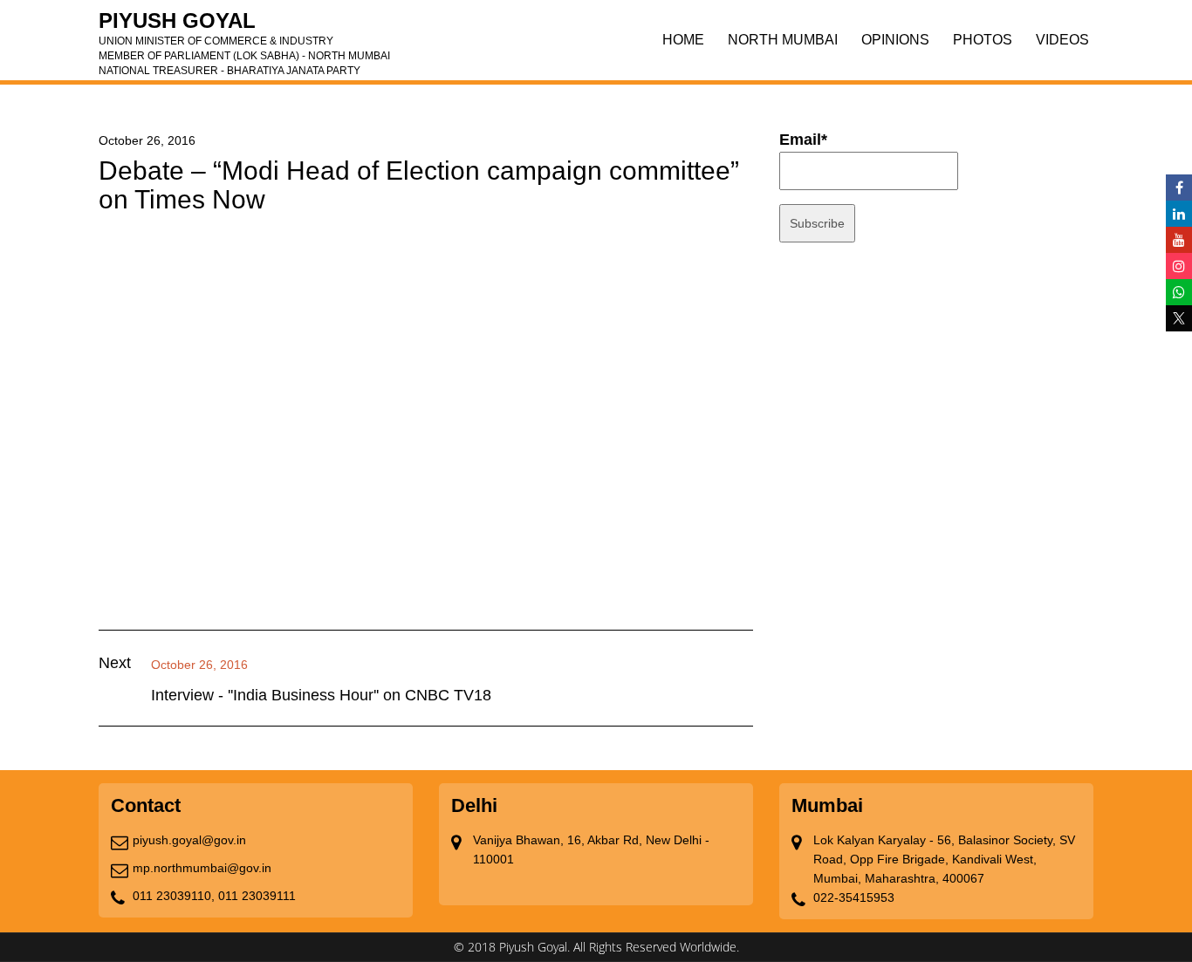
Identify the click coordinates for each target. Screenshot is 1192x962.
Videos (1062, 39)
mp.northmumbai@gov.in (202, 868)
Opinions (895, 39)
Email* (803, 139)
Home (683, 39)
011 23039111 (257, 896)
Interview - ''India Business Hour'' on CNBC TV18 (321, 695)
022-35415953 (853, 897)
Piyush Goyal (244, 26)
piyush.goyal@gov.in (189, 840)
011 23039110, (174, 896)
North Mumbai (783, 39)
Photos (982, 39)
